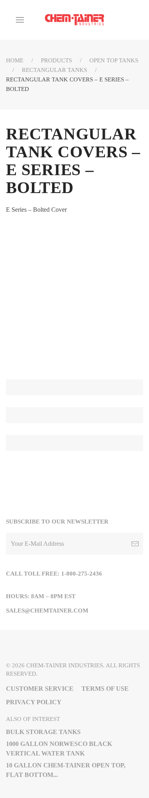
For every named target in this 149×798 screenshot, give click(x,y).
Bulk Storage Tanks (43, 731)
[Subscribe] (135, 544)
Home (14, 60)
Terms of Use (105, 688)
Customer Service (40, 688)
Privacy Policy (34, 702)
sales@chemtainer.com (47, 610)
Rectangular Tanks (54, 70)
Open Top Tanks (113, 60)
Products (56, 60)
